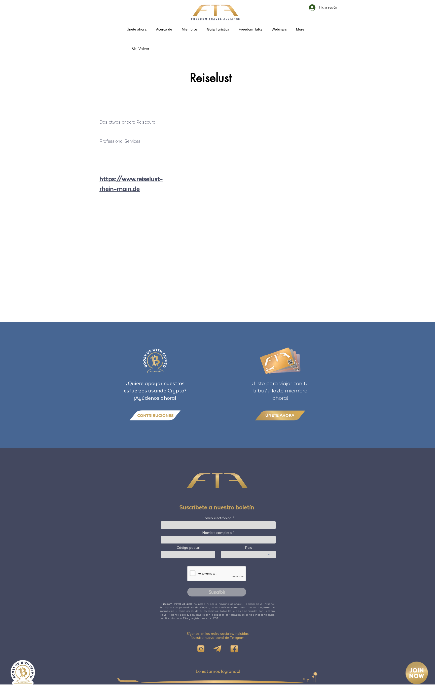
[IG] (201, 649)
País (248, 548)
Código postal (188, 548)
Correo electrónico (217, 518)
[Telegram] (217, 649)
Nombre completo (217, 533)
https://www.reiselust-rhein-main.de (131, 183)
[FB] (234, 649)
